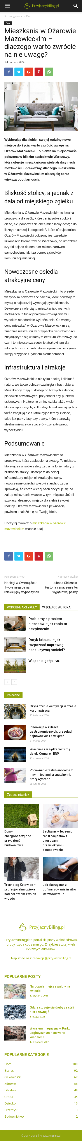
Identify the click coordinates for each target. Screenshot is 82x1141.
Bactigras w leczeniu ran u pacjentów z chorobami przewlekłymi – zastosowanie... (57, 841)
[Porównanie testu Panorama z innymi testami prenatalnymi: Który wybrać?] (15, 775)
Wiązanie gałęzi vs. (44, 660)
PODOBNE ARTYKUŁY (22, 607)
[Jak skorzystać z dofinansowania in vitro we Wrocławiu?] (60, 869)
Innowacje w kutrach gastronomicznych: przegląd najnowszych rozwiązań (51, 731)
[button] (76, 6)
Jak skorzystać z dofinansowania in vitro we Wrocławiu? (59, 889)
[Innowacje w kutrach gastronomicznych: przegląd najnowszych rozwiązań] (15, 732)
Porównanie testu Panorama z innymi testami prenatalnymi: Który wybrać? (51, 774)
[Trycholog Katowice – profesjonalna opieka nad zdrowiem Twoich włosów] (21, 869)
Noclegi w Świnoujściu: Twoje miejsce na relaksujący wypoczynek (21, 587)
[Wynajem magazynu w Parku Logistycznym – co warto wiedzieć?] (15, 1033)
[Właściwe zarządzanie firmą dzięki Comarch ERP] (15, 754)
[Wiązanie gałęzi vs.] (15, 665)
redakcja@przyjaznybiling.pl (52, 958)
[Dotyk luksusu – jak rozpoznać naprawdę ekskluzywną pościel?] (15, 644)
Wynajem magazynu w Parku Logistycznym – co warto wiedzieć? (50, 1033)
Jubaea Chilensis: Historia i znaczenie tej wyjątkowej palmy (61, 587)
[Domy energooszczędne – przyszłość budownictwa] (21, 816)
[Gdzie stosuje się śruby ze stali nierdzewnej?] (15, 1012)
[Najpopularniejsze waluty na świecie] (15, 991)
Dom (29, 16)
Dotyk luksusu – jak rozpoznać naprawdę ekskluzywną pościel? (46, 645)
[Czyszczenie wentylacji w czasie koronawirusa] (15, 711)
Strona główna (13, 16)
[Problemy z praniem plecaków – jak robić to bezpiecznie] (15, 623)
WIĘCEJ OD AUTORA (56, 607)
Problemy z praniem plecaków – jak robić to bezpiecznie (47, 624)
